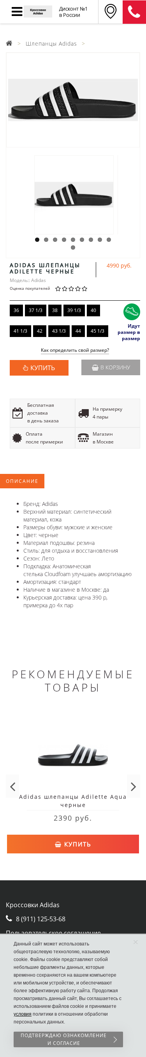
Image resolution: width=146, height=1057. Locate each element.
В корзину (115, 367)
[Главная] (9, 43)
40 (93, 310)
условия (23, 1014)
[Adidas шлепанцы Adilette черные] (73, 100)
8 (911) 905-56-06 (134, 12)
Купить (76, 844)
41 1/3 (20, 331)
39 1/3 (74, 310)
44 (78, 331)
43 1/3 (59, 331)
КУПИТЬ (42, 368)
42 (39, 331)
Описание (22, 481)
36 (16, 310)
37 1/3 (35, 310)
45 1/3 (97, 331)
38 (55, 310)
